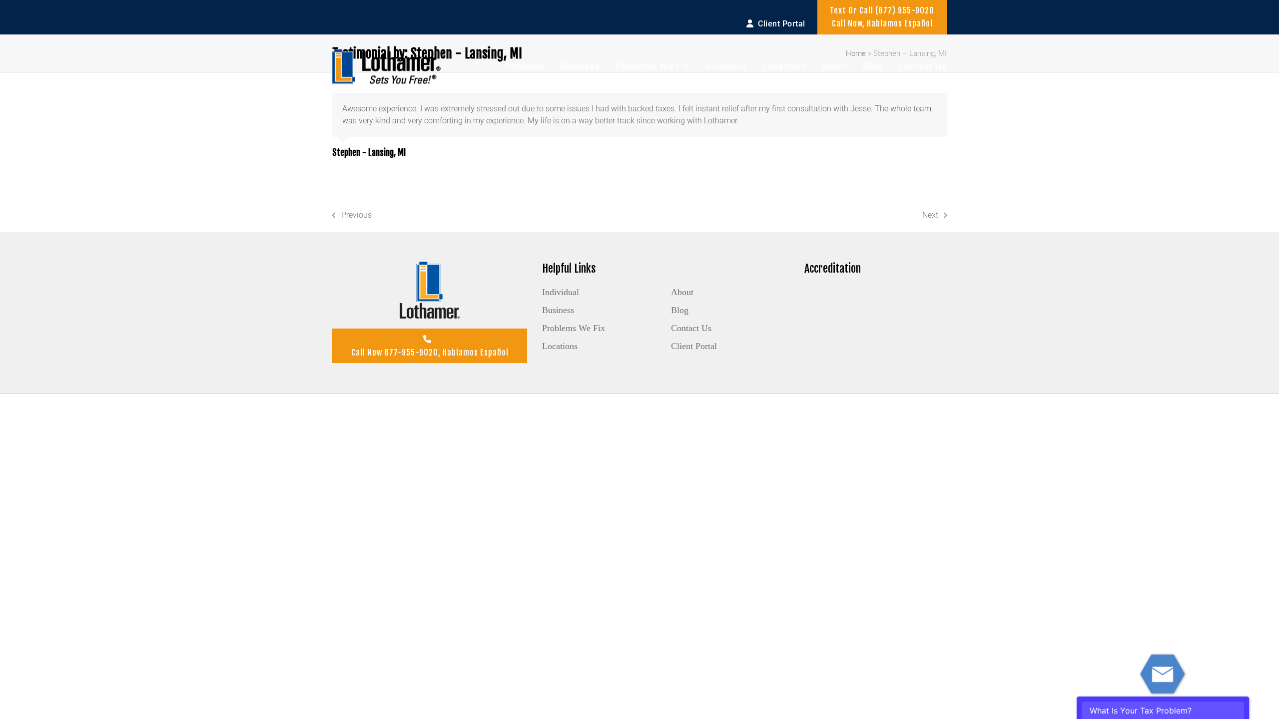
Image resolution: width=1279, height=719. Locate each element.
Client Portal (694, 346)
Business (558, 310)
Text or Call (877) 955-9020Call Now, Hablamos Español (882, 16)
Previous (352, 215)
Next (930, 215)
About (682, 292)
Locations (560, 346)
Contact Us (691, 328)
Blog (679, 310)
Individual (560, 292)
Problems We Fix (573, 328)
